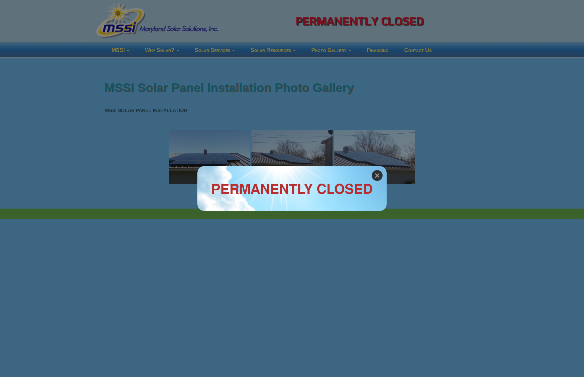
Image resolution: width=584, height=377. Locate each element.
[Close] (377, 175)
